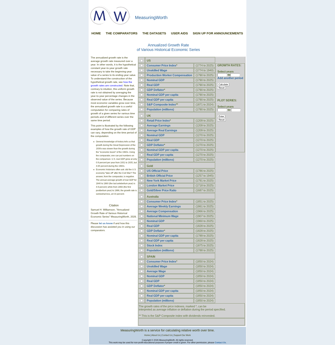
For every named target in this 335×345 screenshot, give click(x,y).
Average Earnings (158, 125)
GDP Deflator (155, 89)
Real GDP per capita (160, 99)
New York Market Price (161, 180)
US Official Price (157, 170)
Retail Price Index (158, 120)
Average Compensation (162, 211)
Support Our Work (182, 335)
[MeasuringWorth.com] (167, 15)
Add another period (230, 78)
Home (147, 335)
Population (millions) (160, 109)
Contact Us (167, 335)
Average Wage (156, 271)
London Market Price (160, 185)
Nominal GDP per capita (162, 94)
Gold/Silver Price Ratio (161, 190)
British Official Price (160, 175)
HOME (96, 33)
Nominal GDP (156, 80)
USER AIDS (179, 33)
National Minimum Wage (162, 216)
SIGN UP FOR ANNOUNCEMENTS (218, 33)
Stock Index (154, 245)
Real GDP (153, 85)
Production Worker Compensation (169, 75)
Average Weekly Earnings (164, 206)
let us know (106, 223)
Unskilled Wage (157, 70)
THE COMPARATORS (121, 33)
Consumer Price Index (161, 65)
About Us (155, 335)
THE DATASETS (154, 33)
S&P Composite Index (161, 104)
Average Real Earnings (162, 130)
